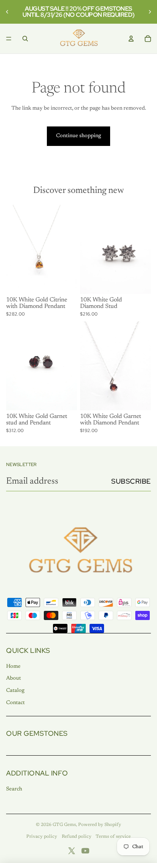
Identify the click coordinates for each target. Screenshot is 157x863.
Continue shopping (78, 136)
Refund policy (76, 836)
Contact (15, 703)
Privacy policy (41, 836)
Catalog (15, 690)
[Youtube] (85, 850)
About (13, 678)
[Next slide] (148, 11)
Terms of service (113, 836)
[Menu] (9, 38)
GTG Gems (64, 825)
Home (13, 666)
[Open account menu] (131, 38)
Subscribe (131, 481)
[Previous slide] (8, 11)
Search (14, 789)
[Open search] (25, 38)
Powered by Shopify (99, 825)
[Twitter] (71, 850)
